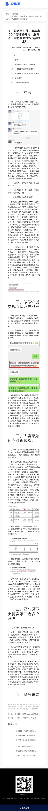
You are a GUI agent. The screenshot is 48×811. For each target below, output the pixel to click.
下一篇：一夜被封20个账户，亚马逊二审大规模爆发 (28, 718)
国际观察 (15, 14)
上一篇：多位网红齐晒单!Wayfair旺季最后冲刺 (26, 714)
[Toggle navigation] (40, 3)
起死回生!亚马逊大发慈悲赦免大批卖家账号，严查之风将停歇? (26, 756)
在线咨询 (25, 808)
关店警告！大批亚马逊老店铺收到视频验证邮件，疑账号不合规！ (26, 740)
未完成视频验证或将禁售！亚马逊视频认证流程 (26, 751)
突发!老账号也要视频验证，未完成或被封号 (26, 735)
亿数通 (6, 14)
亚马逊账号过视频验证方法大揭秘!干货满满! (26, 731)
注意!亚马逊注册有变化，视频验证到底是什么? (26, 746)
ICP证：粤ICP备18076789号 (35, 798)
